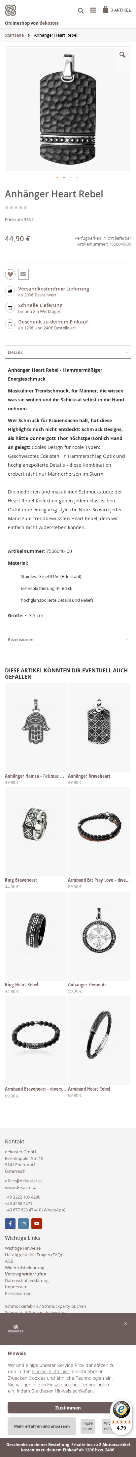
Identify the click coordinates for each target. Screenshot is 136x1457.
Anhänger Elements (87, 984)
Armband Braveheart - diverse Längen (36, 1088)
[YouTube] (36, 1223)
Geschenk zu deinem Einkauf (53, 321)
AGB (9, 1261)
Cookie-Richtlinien (51, 1371)
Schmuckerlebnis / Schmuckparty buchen (45, 1306)
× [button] (125, 1323)
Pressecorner (18, 1293)
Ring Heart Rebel (21, 984)
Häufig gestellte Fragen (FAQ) (33, 1255)
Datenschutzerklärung (27, 1280)
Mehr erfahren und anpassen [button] (42, 1426)
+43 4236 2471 (18, 1203)
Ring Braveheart (21, 879)
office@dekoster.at (23, 1181)
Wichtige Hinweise (23, 1248)
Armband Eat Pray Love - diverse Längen (99, 879)
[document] (68, 1373)
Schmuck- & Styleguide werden (35, 1312)
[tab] (68, 352)
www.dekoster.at (21, 1187)
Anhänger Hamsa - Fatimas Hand (36, 775)
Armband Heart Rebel (89, 1088)
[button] (122, 60)
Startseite (14, 35)
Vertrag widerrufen (26, 1274)
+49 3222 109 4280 (22, 1197)
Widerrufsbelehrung (24, 1268)
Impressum (16, 1287)
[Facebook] (10, 1223)
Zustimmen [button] (68, 1407)
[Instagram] (23, 1223)
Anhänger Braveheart (89, 775)
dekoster (49, 23)
